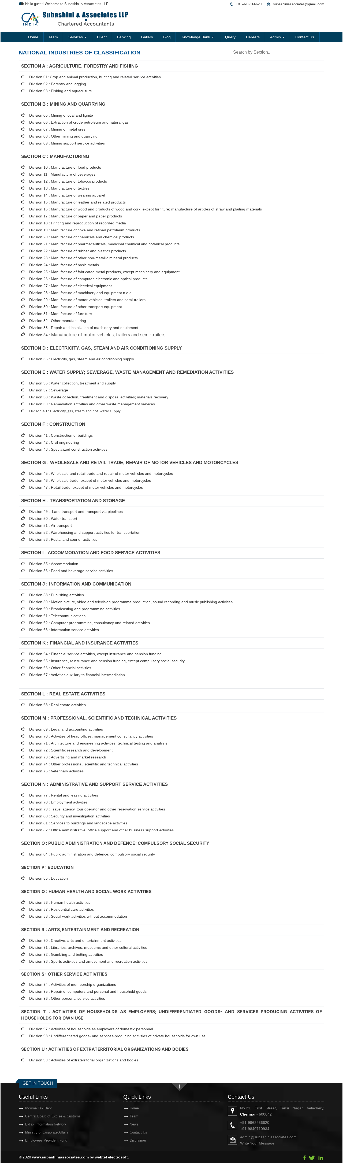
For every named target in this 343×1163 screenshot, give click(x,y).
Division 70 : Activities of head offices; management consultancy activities (91, 736)
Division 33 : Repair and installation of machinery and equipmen (83, 327)
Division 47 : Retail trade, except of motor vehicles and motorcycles (86, 487)
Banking (124, 37)
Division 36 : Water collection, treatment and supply (72, 383)
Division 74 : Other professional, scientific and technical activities (83, 764)
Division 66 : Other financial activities (60, 668)
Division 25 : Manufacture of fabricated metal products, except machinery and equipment (104, 272)
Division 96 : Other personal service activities (67, 998)
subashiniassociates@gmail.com (298, 4)
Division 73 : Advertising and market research (67, 757)
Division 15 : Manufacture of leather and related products (77, 202)
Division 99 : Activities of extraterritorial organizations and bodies (83, 1060)
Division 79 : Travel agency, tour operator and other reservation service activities (97, 809)
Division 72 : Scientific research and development (71, 750)
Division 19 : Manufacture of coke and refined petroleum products (84, 230)
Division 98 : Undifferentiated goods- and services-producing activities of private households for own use (117, 1036)
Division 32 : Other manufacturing (57, 320)
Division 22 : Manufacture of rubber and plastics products (77, 251)
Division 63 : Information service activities (64, 630)
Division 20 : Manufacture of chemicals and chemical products (81, 237)
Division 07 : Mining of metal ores (57, 129)
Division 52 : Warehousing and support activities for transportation (84, 532)
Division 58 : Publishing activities (56, 595)
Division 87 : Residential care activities (61, 909)
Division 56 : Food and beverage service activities (71, 571)
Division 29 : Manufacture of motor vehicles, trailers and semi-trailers (87, 300)
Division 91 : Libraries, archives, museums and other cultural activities (88, 947)
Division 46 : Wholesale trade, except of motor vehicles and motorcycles (90, 480)
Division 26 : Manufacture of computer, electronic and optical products (88, 279)
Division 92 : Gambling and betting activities (66, 954)
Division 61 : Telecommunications (57, 616)
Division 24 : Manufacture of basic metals (64, 265)
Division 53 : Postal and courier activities (63, 539)
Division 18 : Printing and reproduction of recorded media (77, 223)
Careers (253, 37)
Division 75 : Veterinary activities (56, 771)
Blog (167, 37)
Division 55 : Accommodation (54, 564)
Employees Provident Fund (46, 1140)
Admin (276, 37)
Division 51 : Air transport (50, 525)
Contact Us (304, 37)
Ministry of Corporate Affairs (47, 1132)
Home (33, 37)
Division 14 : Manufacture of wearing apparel (67, 195)
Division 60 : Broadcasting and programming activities (74, 609)
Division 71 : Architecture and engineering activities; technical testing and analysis (98, 743)
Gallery (147, 37)
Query (230, 37)
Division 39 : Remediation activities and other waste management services (92, 404)
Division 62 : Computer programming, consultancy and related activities (89, 623)
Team (53, 37)
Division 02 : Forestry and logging (57, 84)
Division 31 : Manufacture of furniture (60, 314)
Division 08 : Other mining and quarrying (63, 136)
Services (76, 37)
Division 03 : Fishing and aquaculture (60, 91)
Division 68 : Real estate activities (57, 705)
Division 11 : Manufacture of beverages (62, 174)
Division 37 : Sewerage (48, 390)
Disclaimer (138, 1140)
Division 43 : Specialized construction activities (68, 449)
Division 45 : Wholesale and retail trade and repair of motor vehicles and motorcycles (101, 473)
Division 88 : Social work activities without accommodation (78, 916)
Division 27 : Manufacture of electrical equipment (70, 286)
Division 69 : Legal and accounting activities (66, 729)
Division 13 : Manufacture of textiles (59, 188)
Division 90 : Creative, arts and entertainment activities (75, 940)
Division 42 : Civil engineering (54, 442)
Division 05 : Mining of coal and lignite (61, 115)
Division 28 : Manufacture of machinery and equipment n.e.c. (80, 293)
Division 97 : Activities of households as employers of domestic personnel (91, 1029)
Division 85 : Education (48, 878)
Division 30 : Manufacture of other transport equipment (75, 307)
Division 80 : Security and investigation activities (69, 816)
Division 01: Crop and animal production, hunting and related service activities (95, 77)
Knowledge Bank (196, 37)
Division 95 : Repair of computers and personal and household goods (88, 991)
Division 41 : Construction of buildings (61, 435)
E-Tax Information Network (45, 1124)
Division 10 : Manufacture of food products (65, 167)
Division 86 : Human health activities (59, 902)
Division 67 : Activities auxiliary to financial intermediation (77, 675)
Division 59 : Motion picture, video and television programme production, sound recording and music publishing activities (131, 602)
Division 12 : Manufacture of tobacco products (68, 181)
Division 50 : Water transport (53, 518)
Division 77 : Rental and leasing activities (63, 795)
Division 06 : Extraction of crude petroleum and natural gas (79, 122)
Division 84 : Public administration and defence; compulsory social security (92, 854)
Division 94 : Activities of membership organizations (72, 984)
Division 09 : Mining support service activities (67, 143)
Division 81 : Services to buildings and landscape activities (78, 823)
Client (102, 37)
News (134, 1124)
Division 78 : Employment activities (58, 802)
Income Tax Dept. (39, 1108)
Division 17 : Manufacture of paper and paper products (75, 216)
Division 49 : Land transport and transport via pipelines (76, 511)
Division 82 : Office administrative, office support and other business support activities (101, 830)
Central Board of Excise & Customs (53, 1116)
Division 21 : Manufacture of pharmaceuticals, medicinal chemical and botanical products (104, 244)
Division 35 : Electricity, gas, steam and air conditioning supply (81, 359)
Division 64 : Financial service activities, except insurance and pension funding (95, 654)
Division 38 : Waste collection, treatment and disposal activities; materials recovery (98, 397)
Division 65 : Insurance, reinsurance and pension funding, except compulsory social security (107, 661)
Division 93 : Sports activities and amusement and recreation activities (88, 961)
